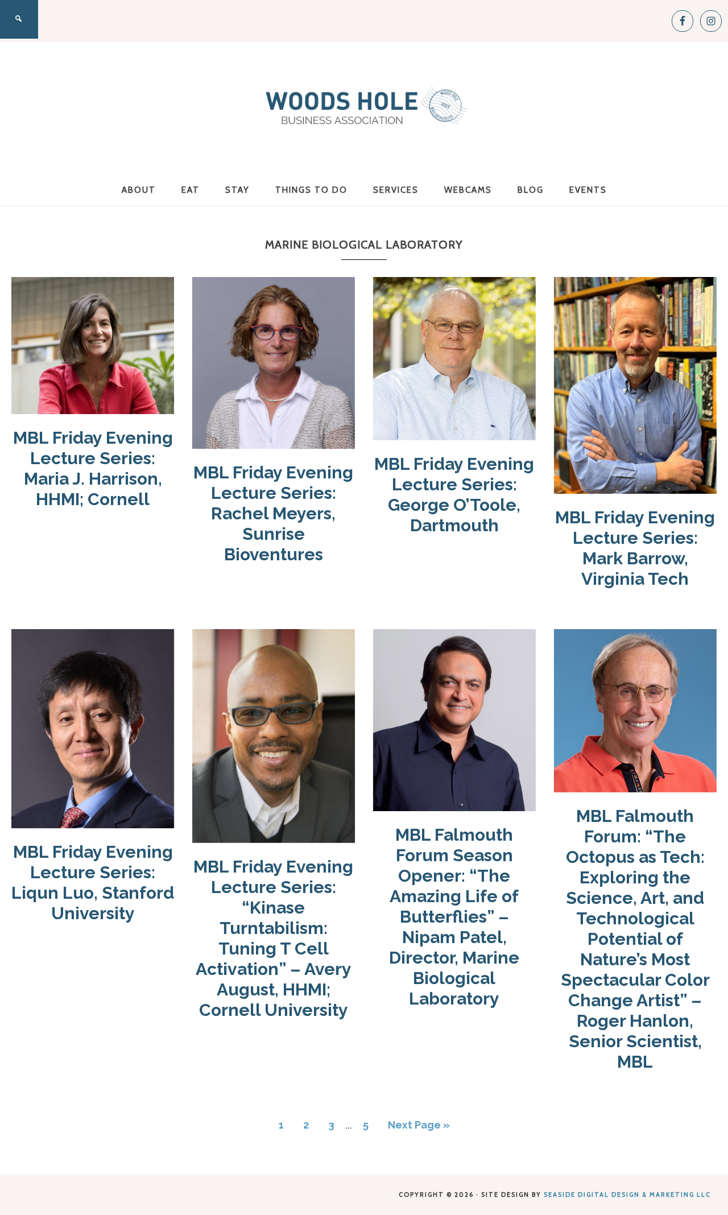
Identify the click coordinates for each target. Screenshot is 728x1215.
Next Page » (419, 1125)
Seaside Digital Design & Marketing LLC (627, 1195)
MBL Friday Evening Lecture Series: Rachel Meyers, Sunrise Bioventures (273, 513)
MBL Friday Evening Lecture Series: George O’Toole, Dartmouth (454, 494)
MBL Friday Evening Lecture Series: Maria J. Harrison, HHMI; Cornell (93, 468)
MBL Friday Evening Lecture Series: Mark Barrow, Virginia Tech (635, 548)
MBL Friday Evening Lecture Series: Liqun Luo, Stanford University (92, 882)
